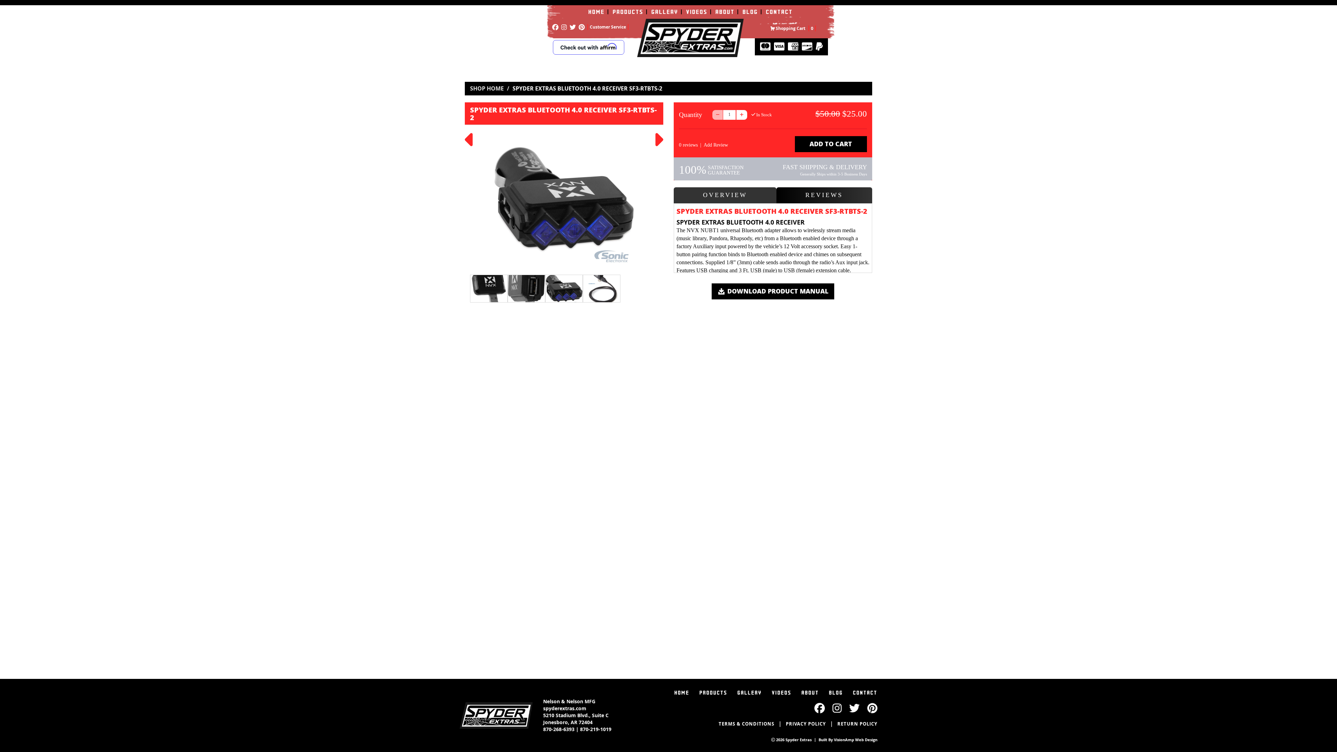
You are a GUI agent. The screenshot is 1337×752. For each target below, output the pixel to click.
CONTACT (779, 11)
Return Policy (857, 724)
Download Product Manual (777, 291)
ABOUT (725, 11)
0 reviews (688, 145)
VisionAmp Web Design (855, 739)
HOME (596, 11)
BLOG (750, 11)
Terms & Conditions (746, 724)
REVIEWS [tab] (824, 194)
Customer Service (608, 27)
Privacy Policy (806, 724)
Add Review (716, 145)
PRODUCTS (628, 11)
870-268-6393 (558, 729)
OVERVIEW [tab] (725, 194)
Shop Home (487, 88)
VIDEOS (696, 11)
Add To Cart (831, 143)
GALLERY (664, 11)
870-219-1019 (595, 729)
